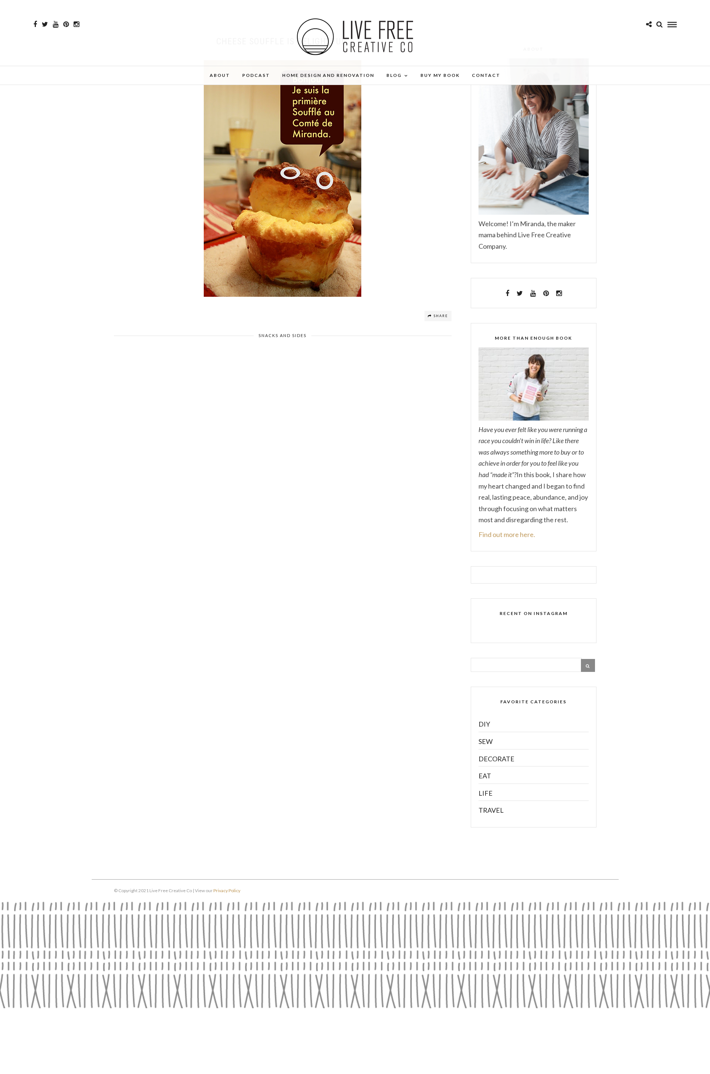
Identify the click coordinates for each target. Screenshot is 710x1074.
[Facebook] (507, 293)
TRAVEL (491, 810)
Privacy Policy (226, 890)
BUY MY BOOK (440, 75)
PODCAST (256, 75)
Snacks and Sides (282, 335)
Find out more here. (507, 534)
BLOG (394, 75)
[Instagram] (76, 24)
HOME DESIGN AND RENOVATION (328, 75)
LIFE (486, 793)
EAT (485, 776)
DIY (484, 724)
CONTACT (486, 75)
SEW (486, 741)
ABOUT (220, 75)
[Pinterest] (66, 24)
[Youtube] (55, 24)
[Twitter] (520, 293)
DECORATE (496, 759)
